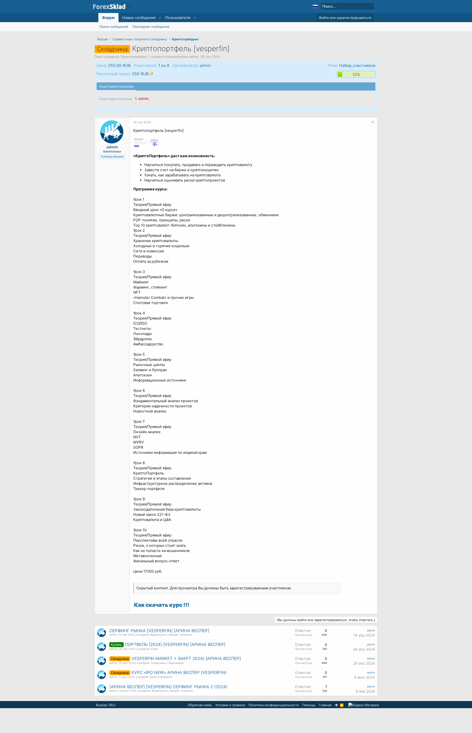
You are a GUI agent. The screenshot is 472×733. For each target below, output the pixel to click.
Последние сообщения (151, 27)
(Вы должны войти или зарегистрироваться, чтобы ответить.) (326, 620)
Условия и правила (230, 705)
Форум (108, 17)
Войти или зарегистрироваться (345, 17)
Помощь (308, 705)
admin (193, 57)
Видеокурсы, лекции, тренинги (171, 634)
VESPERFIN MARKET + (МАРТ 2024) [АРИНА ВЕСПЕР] (186, 658)
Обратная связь (200, 705)
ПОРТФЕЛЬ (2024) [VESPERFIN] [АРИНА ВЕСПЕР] (175, 644)
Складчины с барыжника (167, 663)
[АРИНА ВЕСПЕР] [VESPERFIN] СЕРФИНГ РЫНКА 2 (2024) (168, 686)
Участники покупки (116, 86)
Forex (154, 649)
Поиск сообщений (113, 27)
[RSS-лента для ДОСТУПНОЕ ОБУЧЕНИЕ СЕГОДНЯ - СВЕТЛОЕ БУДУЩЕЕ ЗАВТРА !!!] (341, 705)
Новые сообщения (138, 17)
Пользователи (178, 17)
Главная (325, 705)
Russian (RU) (106, 705)
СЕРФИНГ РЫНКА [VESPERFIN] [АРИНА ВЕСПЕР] (159, 630)
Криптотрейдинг (134, 57)
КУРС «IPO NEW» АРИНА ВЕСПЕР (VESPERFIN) (179, 672)
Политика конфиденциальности (274, 705)
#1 (373, 122)
